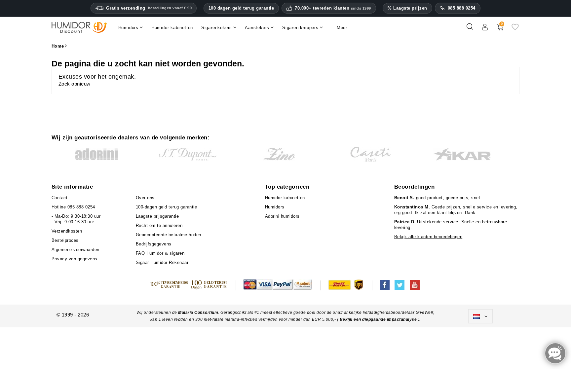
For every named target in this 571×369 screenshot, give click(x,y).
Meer (342, 27)
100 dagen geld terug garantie (241, 8)
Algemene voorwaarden (75, 249)
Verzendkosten (67, 231)
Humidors (275, 206)
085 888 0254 (462, 8)
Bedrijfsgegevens (153, 243)
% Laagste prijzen (407, 8)
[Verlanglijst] (515, 29)
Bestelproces (65, 240)
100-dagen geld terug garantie (166, 206)
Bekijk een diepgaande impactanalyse (379, 319)
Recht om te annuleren (159, 225)
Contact (60, 197)
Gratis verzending (149, 8)
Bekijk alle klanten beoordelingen (428, 236)
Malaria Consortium (198, 312)
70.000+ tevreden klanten (333, 8)
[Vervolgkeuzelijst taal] (480, 316)
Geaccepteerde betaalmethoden (168, 234)
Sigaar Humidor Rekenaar (162, 262)
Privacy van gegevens (74, 258)
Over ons (145, 197)
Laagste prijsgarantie (157, 216)
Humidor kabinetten (285, 197)
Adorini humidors (282, 216)
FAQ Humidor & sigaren (160, 253)
